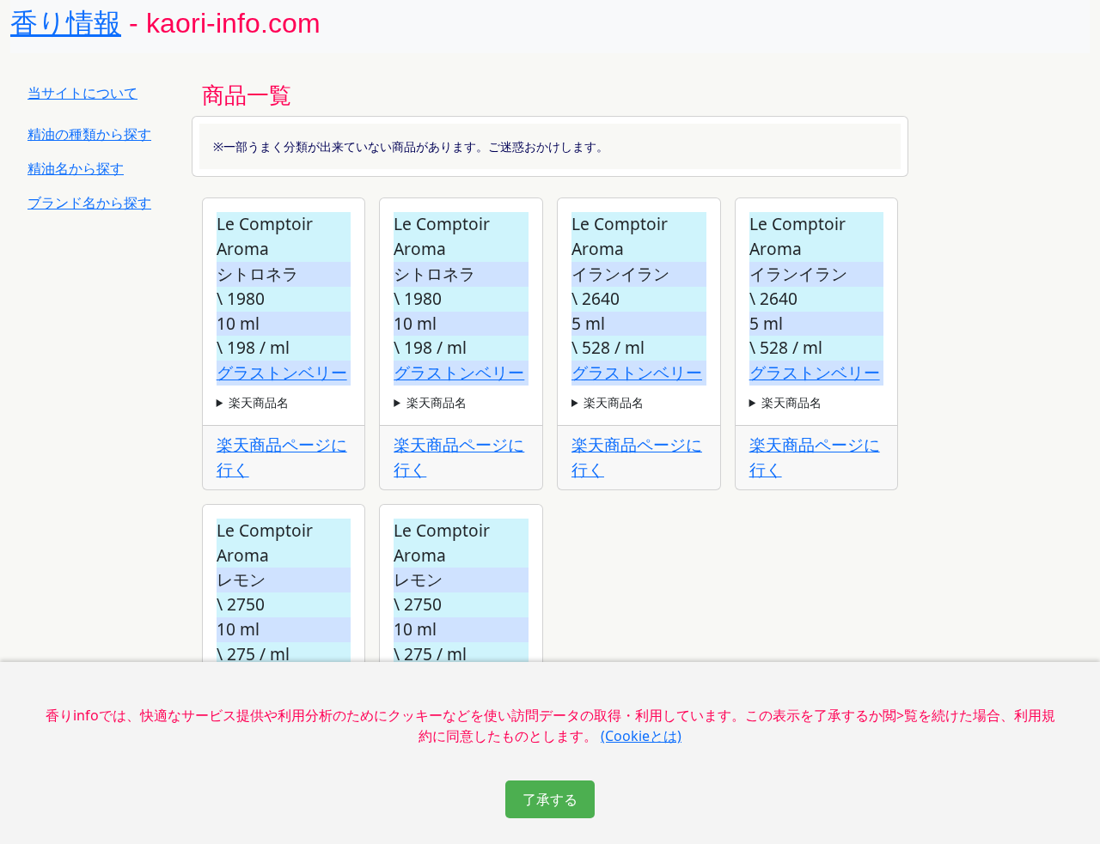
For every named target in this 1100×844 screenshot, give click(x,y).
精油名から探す (76, 168)
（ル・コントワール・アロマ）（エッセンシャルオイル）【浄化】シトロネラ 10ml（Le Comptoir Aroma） (283, 402)
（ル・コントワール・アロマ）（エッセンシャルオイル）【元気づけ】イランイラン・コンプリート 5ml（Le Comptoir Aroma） (637, 402)
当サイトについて (83, 92)
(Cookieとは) (641, 735)
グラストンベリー (282, 372)
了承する (550, 799)
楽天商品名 (259, 402)
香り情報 (65, 23)
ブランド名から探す (89, 202)
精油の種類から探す (89, 133)
